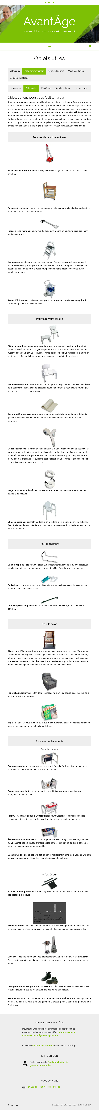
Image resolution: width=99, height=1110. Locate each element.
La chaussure (81, 88)
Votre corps (15, 71)
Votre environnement (34, 71)
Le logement (15, 88)
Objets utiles (31, 88)
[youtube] (49, 3)
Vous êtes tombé (76, 71)
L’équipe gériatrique (19, 78)
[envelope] (53, 3)
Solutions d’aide (63, 88)
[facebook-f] (45, 3)
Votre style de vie (56, 71)
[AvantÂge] (49, 24)
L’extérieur (46, 88)
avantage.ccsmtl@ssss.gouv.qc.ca (44, 1087)
